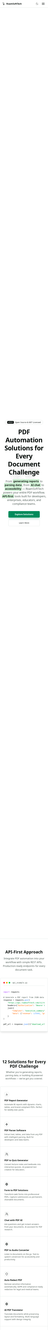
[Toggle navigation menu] (43, 3)
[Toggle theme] (37, 3)
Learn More (24, 523)
